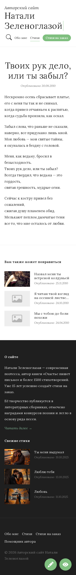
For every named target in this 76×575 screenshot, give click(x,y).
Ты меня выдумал (49, 452)
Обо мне (11, 534)
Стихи (27, 534)
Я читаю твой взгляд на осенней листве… (51, 296)
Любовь (40, 491)
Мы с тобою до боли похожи (51, 315)
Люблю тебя (44, 472)
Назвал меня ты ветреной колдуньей (51, 276)
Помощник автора (20, 541)
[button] (65, 564)
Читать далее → (18, 428)
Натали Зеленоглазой (33, 20)
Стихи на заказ (48, 534)
